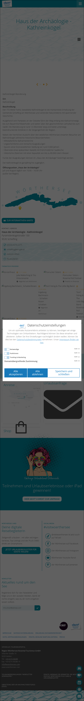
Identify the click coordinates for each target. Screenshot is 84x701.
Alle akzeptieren (16, 373)
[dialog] (42, 350)
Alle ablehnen (37, 373)
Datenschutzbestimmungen (29, 339)
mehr (76, 349)
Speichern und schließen (63, 373)
